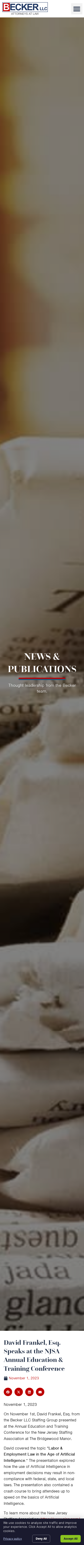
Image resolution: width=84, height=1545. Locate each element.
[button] (76, 8)
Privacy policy (12, 1538)
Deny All (41, 1539)
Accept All (70, 1539)
